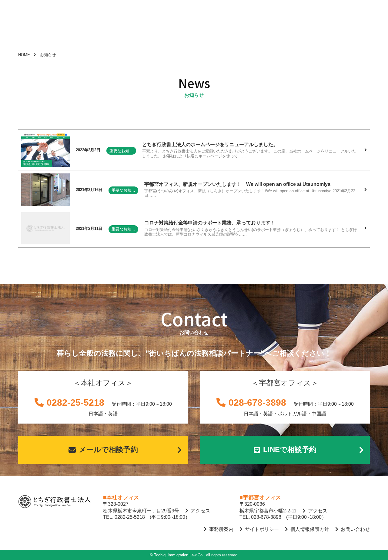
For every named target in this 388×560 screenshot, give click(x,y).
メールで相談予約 (108, 449)
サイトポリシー (262, 529)
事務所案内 (221, 529)
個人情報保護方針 (309, 529)
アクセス (200, 510)
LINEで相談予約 (289, 449)
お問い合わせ (355, 529)
